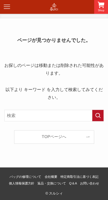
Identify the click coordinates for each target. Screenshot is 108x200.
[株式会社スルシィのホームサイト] (54, 7)
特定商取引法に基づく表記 (79, 176)
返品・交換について (51, 183)
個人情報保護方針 (21, 183)
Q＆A (73, 183)
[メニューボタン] (7, 7)
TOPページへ (54, 137)
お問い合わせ (89, 183)
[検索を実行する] (98, 115)
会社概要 (51, 176)
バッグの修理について (25, 176)
